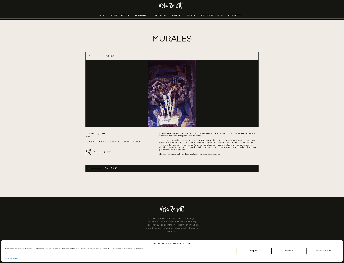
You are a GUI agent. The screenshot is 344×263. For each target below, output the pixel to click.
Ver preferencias (323, 251)
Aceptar (253, 251)
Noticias (176, 15)
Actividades (141, 15)
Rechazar (288, 251)
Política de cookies (10, 258)
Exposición (160, 15)
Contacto (234, 15)
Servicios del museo (211, 15)
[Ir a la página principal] (171, 5)
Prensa (191, 15)
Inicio (102, 15)
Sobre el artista (119, 15)
